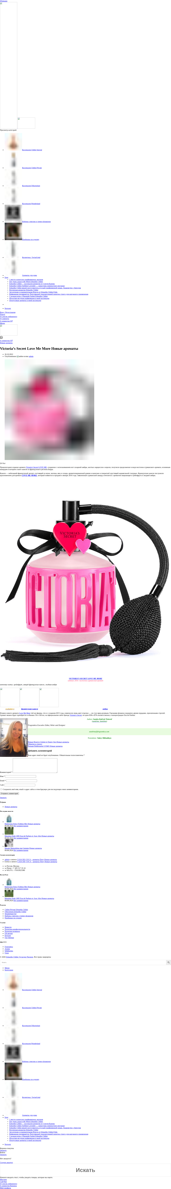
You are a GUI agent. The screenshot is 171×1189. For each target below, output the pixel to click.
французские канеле (29, 709)
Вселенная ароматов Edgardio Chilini (23, 290)
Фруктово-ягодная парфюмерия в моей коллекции (29, 298)
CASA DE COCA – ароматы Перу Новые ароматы (37, 860)
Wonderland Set (10, 914)
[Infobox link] (1, 338)
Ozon (7, 953)
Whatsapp (3, 1)
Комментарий (6, 772)
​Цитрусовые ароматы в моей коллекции (25, 300)
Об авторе (9, 933)
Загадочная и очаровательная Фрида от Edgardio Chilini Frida (33, 292)
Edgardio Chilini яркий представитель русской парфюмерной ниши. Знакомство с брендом (45, 288)
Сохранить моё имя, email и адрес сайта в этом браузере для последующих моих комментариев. (41, 789)
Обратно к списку (35, 744)
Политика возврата (12, 931)
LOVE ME (42, 467)
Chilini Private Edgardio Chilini (16, 910)
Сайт (2, 785)
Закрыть (3, 798)
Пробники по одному (13, 918)
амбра (105, 709)
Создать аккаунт (6, 1163)
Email (3, 781)
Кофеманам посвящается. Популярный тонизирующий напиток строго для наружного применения (48, 294)
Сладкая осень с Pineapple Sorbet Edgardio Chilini (28, 296)
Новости (8, 927)
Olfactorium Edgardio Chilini (15, 912)
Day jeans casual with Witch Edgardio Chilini (26, 282)
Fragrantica (9, 947)
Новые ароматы (6, 343)
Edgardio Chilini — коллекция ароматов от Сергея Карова (32, 284)
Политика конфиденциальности (17, 929)
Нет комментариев (20, 826)
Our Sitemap (9, 938)
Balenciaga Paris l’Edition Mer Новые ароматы (22, 824)
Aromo (7, 949)
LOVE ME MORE (29, 475)
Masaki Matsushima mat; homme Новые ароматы (23, 848)
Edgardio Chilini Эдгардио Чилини (19, 957)
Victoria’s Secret (32, 467)
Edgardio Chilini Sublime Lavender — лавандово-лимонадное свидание (37, 286)
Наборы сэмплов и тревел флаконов (19, 916)
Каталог (8, 936)
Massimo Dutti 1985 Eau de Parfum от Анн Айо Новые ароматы (29, 836)
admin (7, 860)
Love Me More (24, 713)
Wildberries (9, 951)
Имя (2, 776)
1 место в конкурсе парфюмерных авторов (26, 280)
